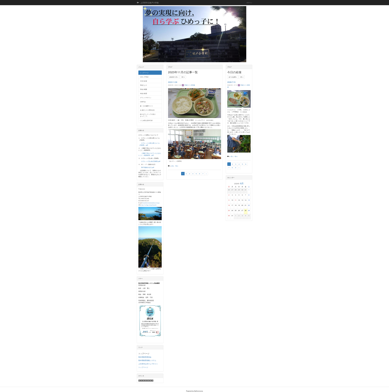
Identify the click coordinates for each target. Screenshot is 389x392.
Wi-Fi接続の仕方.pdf (147, 167)
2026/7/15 (231, 82)
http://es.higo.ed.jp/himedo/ (149, 205)
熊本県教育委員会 (144, 357)
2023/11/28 (172, 82)
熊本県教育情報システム (147, 360)
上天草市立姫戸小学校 (149, 2)
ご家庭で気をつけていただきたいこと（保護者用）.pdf (149, 154)
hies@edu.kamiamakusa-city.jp (150, 203)
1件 (182, 77)
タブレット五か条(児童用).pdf (150, 161)
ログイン (249, 3)
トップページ (143, 367)
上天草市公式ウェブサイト (148, 364)
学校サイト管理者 (189, 85)
